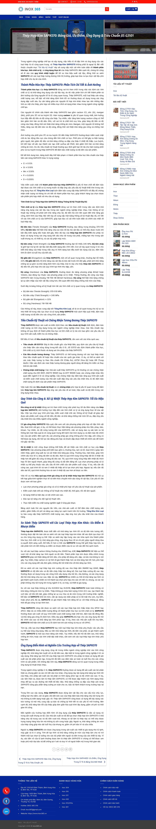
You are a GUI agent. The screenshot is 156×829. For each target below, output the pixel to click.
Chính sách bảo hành (111, 803)
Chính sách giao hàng (111, 795)
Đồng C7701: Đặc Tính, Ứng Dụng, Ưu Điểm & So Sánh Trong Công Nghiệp (128, 112)
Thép (54, 17)
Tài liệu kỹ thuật (78, 32)
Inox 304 (65, 787)
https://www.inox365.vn (37, 813)
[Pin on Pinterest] (66, 749)
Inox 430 (65, 799)
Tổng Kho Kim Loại (45, 190)
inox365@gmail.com (34, 810)
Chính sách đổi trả (110, 799)
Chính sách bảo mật (111, 787)
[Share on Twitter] (58, 749)
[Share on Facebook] (54, 749)
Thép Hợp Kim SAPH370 (64, 64)
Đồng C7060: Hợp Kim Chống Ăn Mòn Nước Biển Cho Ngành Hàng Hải (128, 172)
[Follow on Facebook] (132, 2)
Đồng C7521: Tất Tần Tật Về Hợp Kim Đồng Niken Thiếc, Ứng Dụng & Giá (128, 126)
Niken (34, 17)
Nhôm (47, 17)
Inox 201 (65, 795)
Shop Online (64, 17)
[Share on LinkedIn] (70, 749)
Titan (27, 17)
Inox (21, 17)
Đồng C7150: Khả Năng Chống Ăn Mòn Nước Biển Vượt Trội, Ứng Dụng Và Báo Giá (127, 157)
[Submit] (107, 9)
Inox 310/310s (67, 803)
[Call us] (136, 2)
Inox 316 (65, 791)
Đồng (41, 17)
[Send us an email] (134, 2)
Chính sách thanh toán (111, 791)
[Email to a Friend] (62, 749)
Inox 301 (65, 807)
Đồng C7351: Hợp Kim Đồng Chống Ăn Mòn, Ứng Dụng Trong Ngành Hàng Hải (129, 141)
